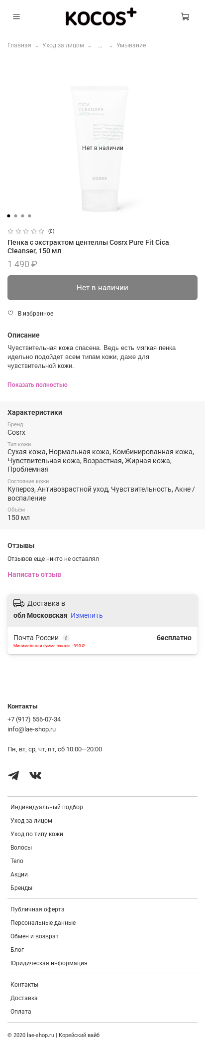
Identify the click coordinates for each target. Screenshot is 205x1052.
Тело (16, 861)
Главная (19, 45)
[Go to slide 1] (8, 215)
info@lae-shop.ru (31, 729)
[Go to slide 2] (15, 215)
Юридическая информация (49, 963)
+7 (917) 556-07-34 (34, 719)
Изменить (87, 615)
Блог (17, 949)
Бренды (21, 887)
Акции (19, 874)
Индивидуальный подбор (46, 807)
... (100, 45)
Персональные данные (43, 922)
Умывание (131, 45)
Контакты (24, 984)
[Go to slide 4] (29, 215)
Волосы (21, 847)
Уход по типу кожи (36, 834)
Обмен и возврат (34, 936)
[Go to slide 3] (22, 215)
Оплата (20, 1011)
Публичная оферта (37, 909)
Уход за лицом (63, 45)
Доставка (24, 998)
